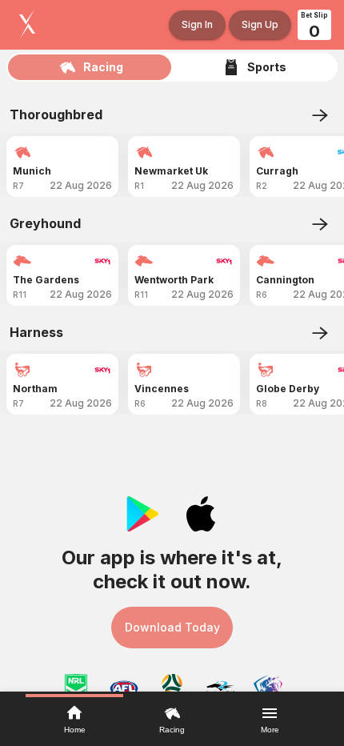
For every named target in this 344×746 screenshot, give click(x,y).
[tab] (90, 67)
